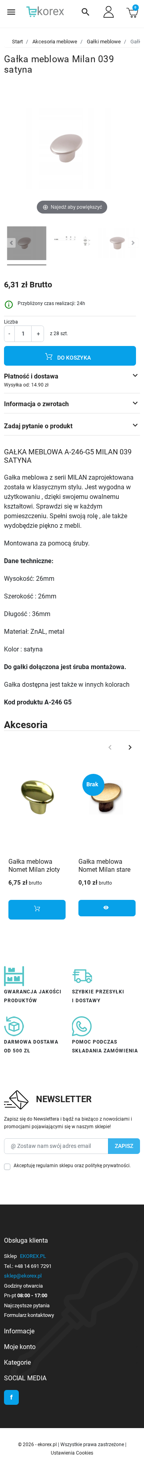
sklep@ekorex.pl (23, 1276)
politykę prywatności (107, 1165)
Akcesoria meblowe (54, 42)
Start (17, 42)
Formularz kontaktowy (29, 1315)
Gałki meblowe (104, 42)
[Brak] (107, 798)
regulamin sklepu (54, 1165)
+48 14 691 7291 (33, 1266)
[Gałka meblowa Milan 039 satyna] (26, 244)
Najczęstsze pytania (27, 1305)
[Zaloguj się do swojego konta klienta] (108, 12)
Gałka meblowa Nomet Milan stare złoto (104, 870)
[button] (85, 12)
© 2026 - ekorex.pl (38, 1444)
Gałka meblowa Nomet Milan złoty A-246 (34, 870)
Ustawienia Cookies (72, 1453)
